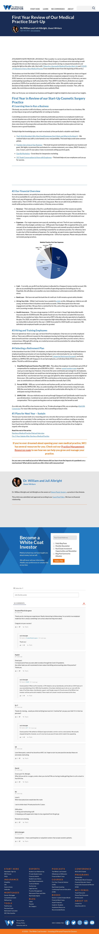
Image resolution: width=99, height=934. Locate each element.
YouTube (92, 921)
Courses (57, 879)
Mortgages (11, 892)
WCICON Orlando (80, 871)
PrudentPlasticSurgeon (32, 638)
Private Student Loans (35, 874)
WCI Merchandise (9, 913)
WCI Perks (82, 890)
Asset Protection (57, 902)
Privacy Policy (20, 923)
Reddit (86, 921)
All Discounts (79, 897)
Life (5, 884)
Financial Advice (34, 876)
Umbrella (7, 889)
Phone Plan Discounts (81, 895)
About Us (81, 901)
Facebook (67, 921)
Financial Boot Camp (58, 876)
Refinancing (7, 900)
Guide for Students (57, 905)
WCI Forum (7, 874)
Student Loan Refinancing (36, 871)
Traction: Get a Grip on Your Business (29, 145)
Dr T (27, 728)
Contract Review (34, 883)
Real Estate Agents (34, 896)
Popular (31, 904)
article (58, 301)
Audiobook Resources (58, 907)
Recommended (58, 9)
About (70, 9)
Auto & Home (8, 887)
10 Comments (35, 30)
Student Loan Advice (35, 879)
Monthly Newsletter (62, 546)
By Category (32, 906)
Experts (34, 869)
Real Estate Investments (36, 881)
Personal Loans (8, 908)
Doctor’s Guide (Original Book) (61, 897)
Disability (7, 882)
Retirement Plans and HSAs (37, 893)
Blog (32, 899)
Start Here (35, 9)
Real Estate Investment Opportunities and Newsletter (66, 550)
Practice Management (35, 891)
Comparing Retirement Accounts (64, 356)
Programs (82, 875)
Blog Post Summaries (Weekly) (62, 555)
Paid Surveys (8, 906)
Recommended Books (58, 910)
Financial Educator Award (83, 882)
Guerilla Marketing (23, 154)
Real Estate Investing (58, 887)
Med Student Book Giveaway (83, 880)
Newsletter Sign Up (10, 871)
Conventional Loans (10, 897)
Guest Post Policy (59, 497)
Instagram (79, 921)
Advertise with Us (80, 906)
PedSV (27, 682)
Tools (8, 903)
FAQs (6, 876)
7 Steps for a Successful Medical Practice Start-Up (60, 66)
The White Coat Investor (59, 871)
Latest (31, 901)
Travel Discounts (80, 893)
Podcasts (58, 869)
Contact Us (78, 903)
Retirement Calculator (11, 911)
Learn (45, 9)
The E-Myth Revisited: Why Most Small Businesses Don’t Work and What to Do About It (47, 136)
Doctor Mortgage (9, 895)
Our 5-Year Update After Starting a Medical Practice (30, 436)
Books (56, 895)
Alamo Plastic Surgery (58, 492)
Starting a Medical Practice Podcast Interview (28, 433)
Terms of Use (20, 920)
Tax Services (32, 886)
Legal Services (33, 888)
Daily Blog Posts (61, 543)
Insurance (11, 879)
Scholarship (78, 877)
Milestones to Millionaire (59, 874)
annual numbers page (69, 368)
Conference (83, 869)
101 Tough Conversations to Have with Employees (34, 157)
